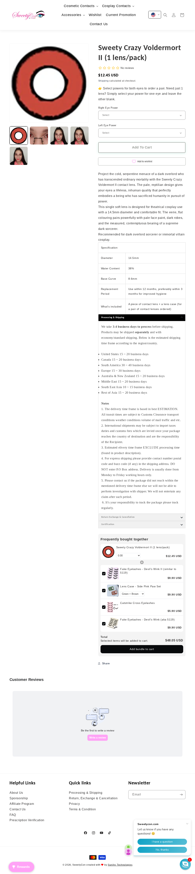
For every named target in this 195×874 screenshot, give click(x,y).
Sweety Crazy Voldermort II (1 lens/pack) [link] (143, 547)
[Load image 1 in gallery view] (19, 135)
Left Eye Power (107, 125)
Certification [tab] (107, 524)
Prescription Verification (27, 820)
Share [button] (106, 663)
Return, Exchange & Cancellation (93, 798)
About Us (16, 792)
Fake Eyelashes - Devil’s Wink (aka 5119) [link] (147, 619)
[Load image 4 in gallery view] (79, 135)
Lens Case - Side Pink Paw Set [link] (140, 586)
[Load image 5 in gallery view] (19, 156)
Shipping (103, 80)
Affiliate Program (22, 803)
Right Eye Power (108, 107)
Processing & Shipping (85, 792)
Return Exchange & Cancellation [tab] (118, 517)
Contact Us (18, 809)
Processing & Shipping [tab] (112, 317)
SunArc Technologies (120, 865)
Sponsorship (19, 798)
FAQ (13, 814)
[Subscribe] (181, 794)
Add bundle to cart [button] (142, 649)
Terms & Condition (82, 809)
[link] (108, 552)
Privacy (74, 803)
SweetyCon (79, 865)
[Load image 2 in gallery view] (39, 135)
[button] (81, 6)
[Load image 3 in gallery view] (59, 135)
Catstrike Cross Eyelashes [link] (137, 602)
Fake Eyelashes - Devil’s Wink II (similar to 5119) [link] (148, 570)
